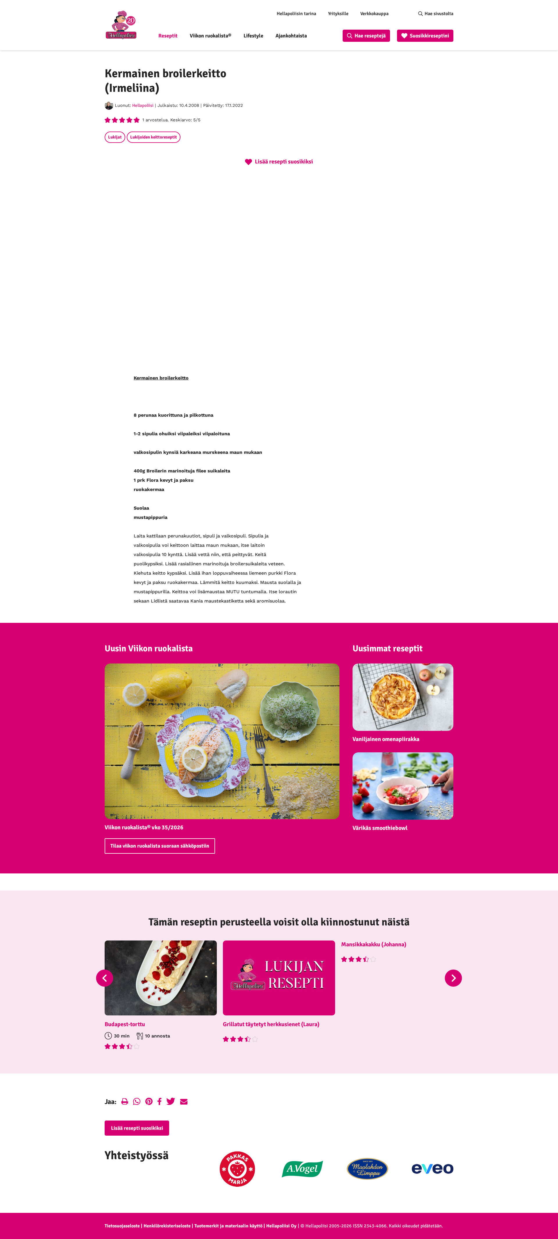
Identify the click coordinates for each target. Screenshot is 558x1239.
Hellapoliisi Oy (281, 1226)
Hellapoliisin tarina (296, 14)
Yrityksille (338, 14)
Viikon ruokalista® (210, 36)
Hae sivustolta (439, 14)
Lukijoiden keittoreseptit (153, 137)
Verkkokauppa (374, 14)
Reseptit (168, 36)
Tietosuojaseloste (122, 1226)
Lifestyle (253, 36)
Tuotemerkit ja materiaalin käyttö (228, 1226)
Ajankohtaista (291, 36)
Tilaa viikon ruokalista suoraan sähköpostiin (159, 846)
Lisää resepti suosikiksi (137, 1128)
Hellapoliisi (142, 105)
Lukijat (115, 137)
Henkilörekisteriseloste (167, 1226)
